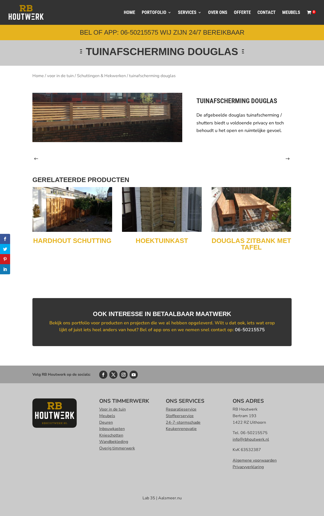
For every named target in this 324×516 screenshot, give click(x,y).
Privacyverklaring (248, 467)
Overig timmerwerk (117, 448)
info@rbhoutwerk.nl (251, 439)
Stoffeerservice (180, 416)
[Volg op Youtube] (134, 375)
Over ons (217, 13)
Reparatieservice (181, 409)
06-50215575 (250, 330)
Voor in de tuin (112, 409)
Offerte (242, 13)
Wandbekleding (113, 441)
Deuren (106, 422)
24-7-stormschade (183, 422)
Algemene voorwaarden (255, 460)
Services (187, 13)
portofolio (154, 13)
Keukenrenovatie (181, 429)
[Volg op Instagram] (123, 375)
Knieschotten (111, 435)
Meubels (291, 13)
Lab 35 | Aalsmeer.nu (162, 498)
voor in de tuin (60, 76)
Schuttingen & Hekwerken (101, 76)
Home (129, 13)
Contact (266, 13)
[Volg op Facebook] (103, 375)
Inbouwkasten (112, 429)
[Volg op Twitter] (113, 375)
